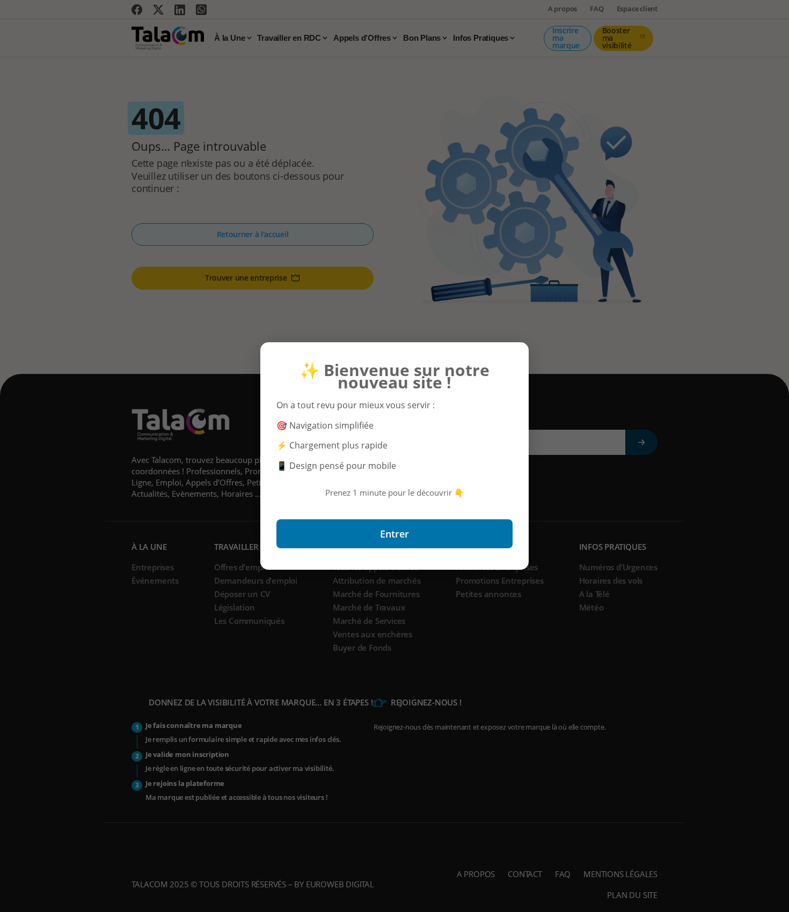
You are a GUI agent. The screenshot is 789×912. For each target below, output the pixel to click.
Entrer (394, 533)
